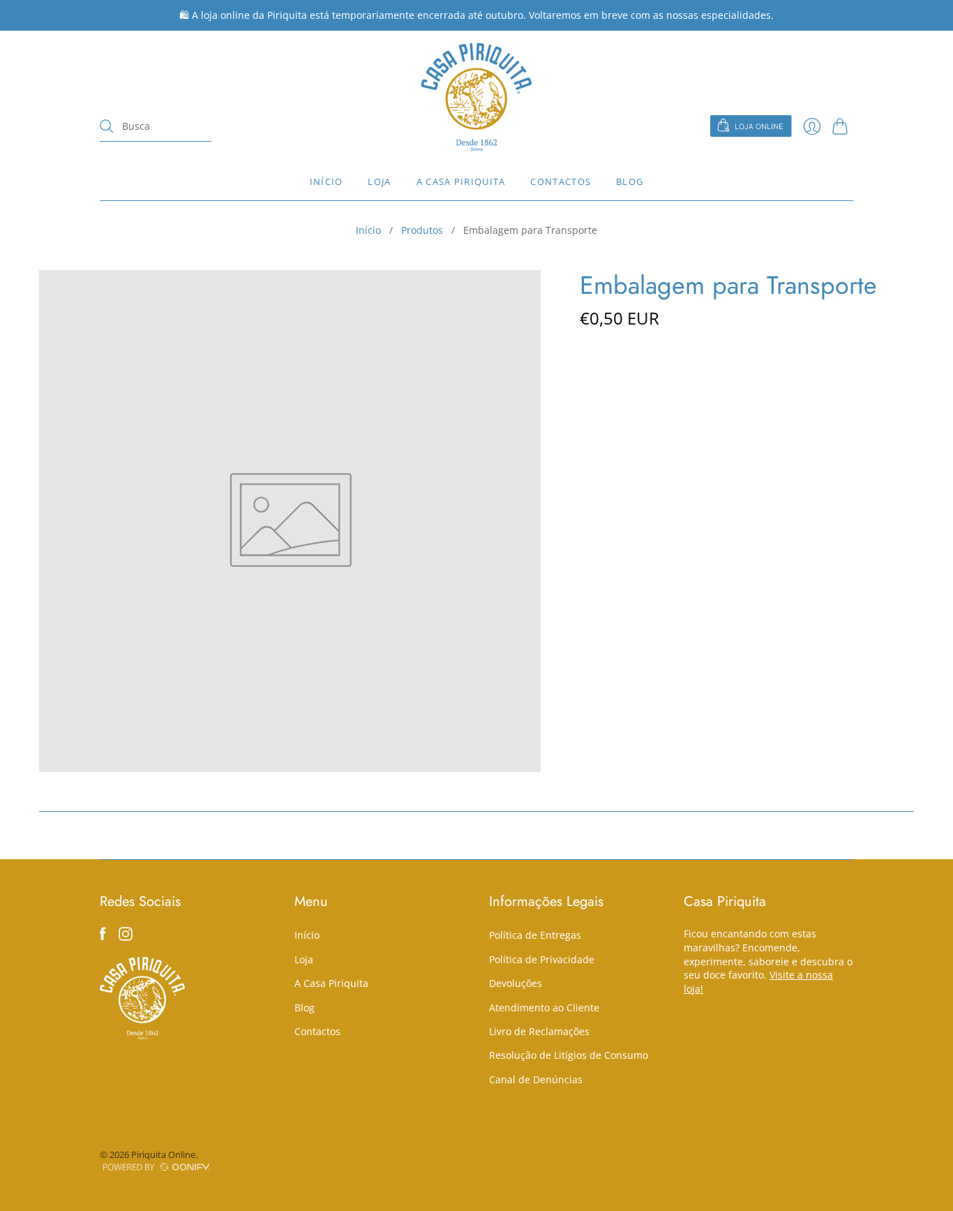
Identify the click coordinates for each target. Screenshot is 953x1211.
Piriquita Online (163, 1154)
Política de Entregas (535, 935)
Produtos (422, 230)
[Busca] (107, 126)
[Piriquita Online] (476, 96)
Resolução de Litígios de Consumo (568, 1055)
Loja (379, 181)
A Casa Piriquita (461, 181)
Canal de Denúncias (536, 1079)
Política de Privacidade (541, 959)
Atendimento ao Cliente (544, 1007)
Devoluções (515, 983)
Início (326, 181)
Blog (629, 181)
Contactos (560, 181)
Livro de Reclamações (539, 1031)
